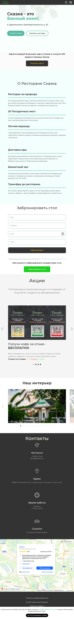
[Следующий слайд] (71, 406)
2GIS (28, 359)
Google (41, 359)
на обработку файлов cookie (47, 609)
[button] (66, 2)
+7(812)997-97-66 (37, 456)
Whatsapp (37, 532)
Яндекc (34, 359)
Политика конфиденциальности (37, 598)
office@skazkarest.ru (37, 458)
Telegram (44, 532)
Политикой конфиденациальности (53, 259)
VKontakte (30, 532)
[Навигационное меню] (70, 2)
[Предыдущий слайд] (3, 406)
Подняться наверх (36, 606)
